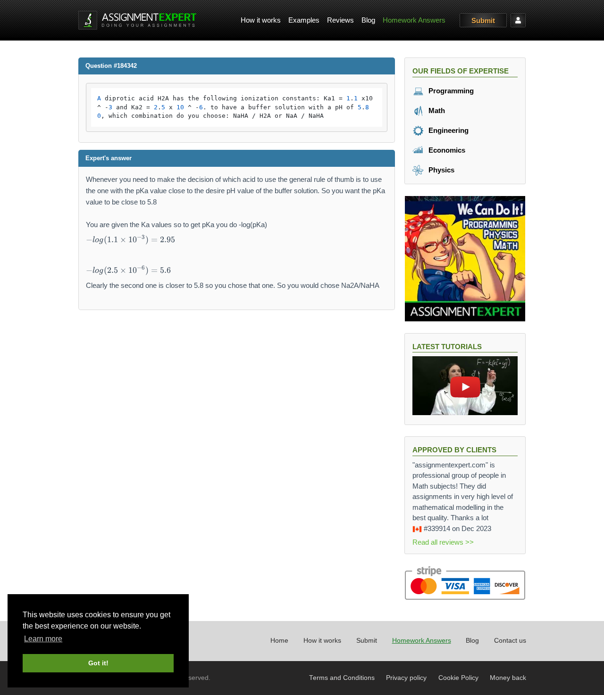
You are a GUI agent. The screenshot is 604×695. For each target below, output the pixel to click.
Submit (483, 20)
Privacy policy (406, 677)
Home (279, 640)
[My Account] (518, 20)
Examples (303, 20)
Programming (450, 91)
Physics (440, 170)
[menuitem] (261, 20)
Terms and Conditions (342, 677)
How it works (261, 20)
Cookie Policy (458, 677)
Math (436, 110)
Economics (446, 150)
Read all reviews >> (443, 542)
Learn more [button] (43, 639)
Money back (508, 677)
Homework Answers (414, 20)
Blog (368, 20)
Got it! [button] (98, 663)
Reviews (340, 20)
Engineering (448, 130)
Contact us (510, 640)
